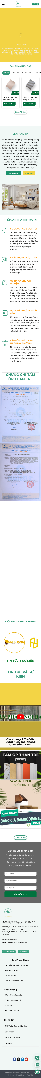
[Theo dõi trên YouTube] (26, 1059)
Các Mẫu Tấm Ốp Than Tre (16, 965)
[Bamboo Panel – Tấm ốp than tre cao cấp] (18, 4)
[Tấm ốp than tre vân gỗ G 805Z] (10, 86)
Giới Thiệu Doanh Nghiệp (16, 1026)
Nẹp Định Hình (11, 970)
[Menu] (3, 3)
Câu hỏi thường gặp (14, 995)
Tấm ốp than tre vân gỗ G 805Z (10, 98)
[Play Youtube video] (20, 717)
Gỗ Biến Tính (10, 976)
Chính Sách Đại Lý (13, 1000)
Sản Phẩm (9, 1032)
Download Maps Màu (14, 981)
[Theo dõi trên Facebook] (14, 1059)
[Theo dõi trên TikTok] (18, 1059)
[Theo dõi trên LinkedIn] (22, 1059)
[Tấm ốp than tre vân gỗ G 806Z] (30, 86)
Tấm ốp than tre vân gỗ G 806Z (30, 98)
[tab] (6, 73)
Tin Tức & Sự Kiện (12, 1038)
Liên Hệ (8, 1043)
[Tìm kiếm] (28, 4)
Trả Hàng (9, 1005)
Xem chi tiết (9, 103)
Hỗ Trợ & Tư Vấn (12, 1010)
